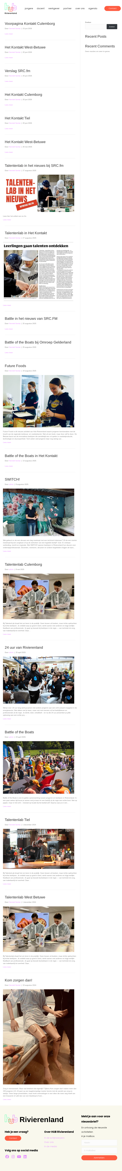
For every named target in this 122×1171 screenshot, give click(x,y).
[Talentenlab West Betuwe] (38, 929)
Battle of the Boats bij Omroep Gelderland (38, 342)
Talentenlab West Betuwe (25, 897)
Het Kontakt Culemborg (23, 95)
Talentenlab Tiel (17, 820)
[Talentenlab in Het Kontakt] (38, 271)
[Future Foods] (38, 401)
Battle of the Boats (19, 732)
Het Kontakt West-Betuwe (25, 47)
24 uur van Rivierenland (24, 647)
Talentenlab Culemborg (23, 564)
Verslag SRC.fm (17, 71)
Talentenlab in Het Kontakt (26, 233)
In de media (50, 1146)
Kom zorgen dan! (18, 980)
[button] (7, 1156)
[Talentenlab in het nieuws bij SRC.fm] (38, 193)
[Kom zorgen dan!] (38, 1037)
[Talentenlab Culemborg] (38, 596)
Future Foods (15, 366)
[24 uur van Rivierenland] (38, 680)
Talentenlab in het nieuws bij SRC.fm (34, 166)
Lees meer (9, 34)
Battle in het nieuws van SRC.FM (31, 318)
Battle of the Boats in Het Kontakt (31, 456)
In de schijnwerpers (54, 1137)
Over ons (49, 1142)
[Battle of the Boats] (38, 767)
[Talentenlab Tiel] (38, 849)
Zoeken (88, 22)
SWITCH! (12, 479)
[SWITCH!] (38, 512)
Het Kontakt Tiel (17, 118)
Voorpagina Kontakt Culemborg (30, 23)
